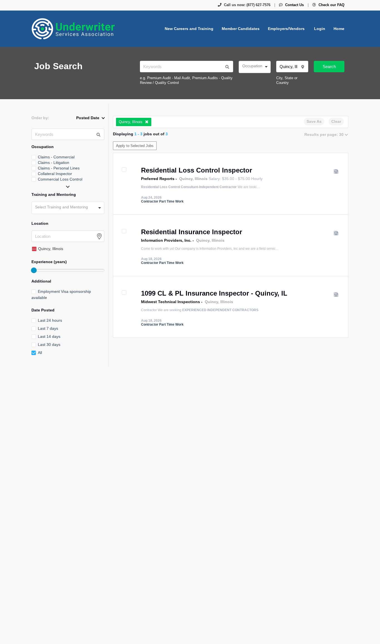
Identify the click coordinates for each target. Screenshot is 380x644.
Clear (336, 121)
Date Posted (43, 310)
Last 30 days (49, 344)
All (40, 352)
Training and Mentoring (53, 194)
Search (329, 66)
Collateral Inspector (55, 173)
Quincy (186, 178)
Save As (314, 121)
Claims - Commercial (56, 157)
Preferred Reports (157, 178)
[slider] (33, 270)
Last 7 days (48, 328)
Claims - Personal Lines (59, 168)
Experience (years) (49, 261)
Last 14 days (49, 336)
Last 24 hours (50, 320)
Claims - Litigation (53, 162)
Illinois (201, 178)
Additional (41, 281)
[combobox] (255, 67)
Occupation (42, 146)
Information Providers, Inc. (166, 240)
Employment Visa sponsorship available (61, 294)
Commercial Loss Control (60, 179)
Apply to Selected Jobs (135, 146)
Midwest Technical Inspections (170, 301)
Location (39, 223)
